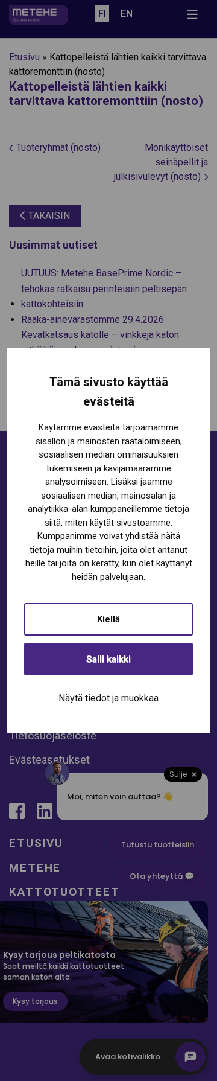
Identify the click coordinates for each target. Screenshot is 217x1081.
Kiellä (108, 619)
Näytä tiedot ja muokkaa (108, 698)
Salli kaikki (108, 659)
